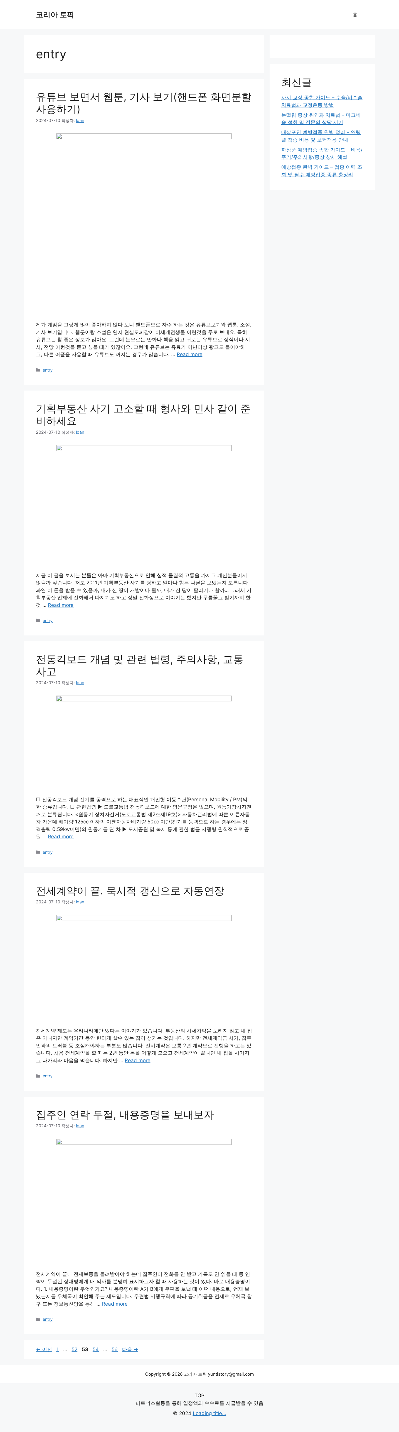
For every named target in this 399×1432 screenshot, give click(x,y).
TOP (199, 1395)
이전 (44, 1349)
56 (114, 1349)
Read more (189, 354)
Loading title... (209, 1413)
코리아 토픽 (55, 14)
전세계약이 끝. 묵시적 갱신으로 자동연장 (130, 890)
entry (48, 369)
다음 (130, 1349)
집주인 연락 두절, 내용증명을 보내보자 (125, 1114)
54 (95, 1349)
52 (74, 1349)
